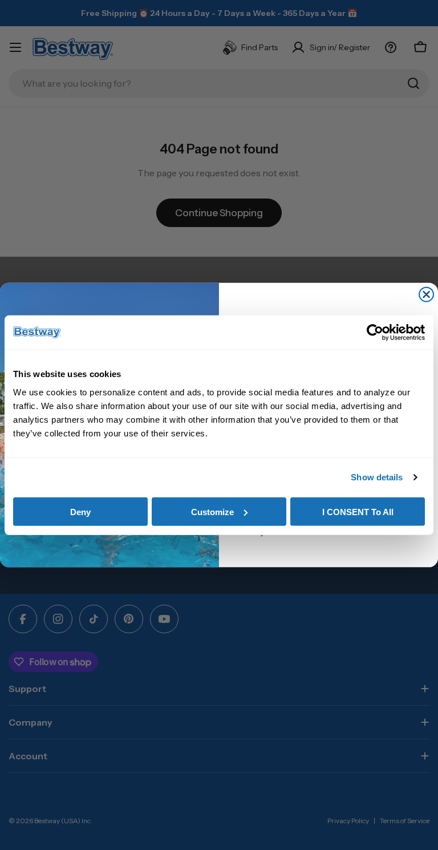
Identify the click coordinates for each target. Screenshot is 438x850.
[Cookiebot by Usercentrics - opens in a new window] (375, 332)
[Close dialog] (426, 295)
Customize (212, 511)
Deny (80, 511)
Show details (377, 477)
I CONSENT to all (358, 511)
